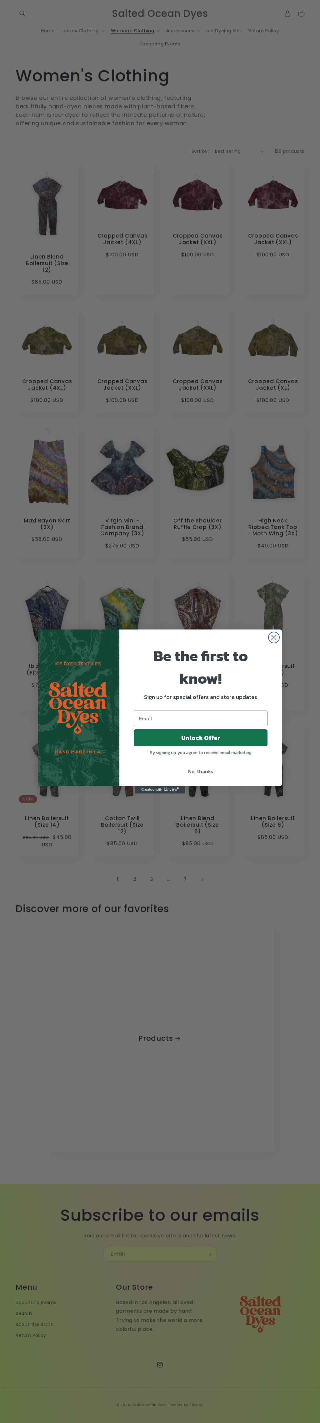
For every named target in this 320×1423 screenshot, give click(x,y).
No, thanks (200, 771)
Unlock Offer (200, 737)
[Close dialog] (273, 637)
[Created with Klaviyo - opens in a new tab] (160, 790)
